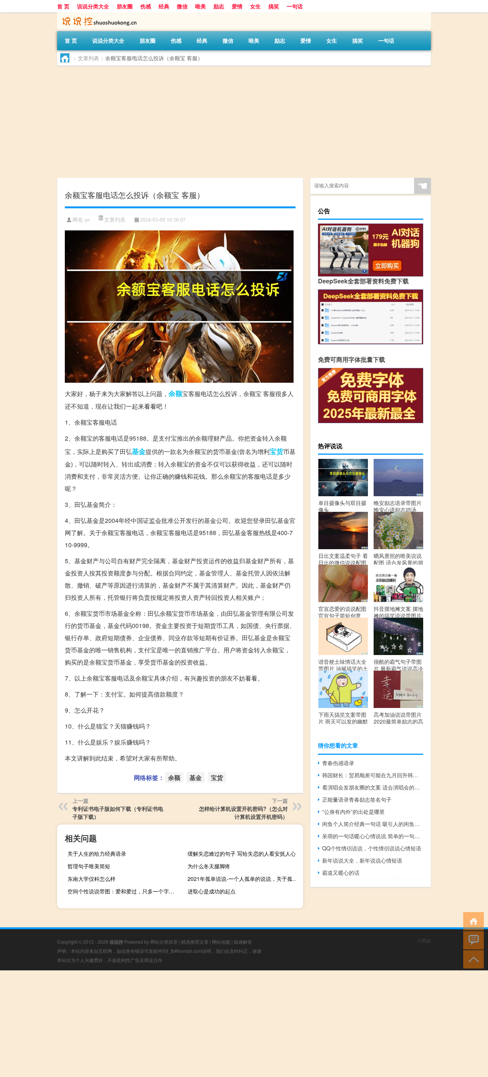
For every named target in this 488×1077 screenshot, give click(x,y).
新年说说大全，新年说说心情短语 (362, 860)
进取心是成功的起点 (212, 891)
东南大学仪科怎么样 (91, 878)
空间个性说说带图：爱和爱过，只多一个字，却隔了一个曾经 (124, 891)
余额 (175, 393)
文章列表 (88, 58)
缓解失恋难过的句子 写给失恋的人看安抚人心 (242, 853)
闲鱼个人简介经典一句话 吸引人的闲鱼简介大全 (372, 824)
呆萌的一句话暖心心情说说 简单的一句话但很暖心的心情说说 (372, 836)
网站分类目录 (164, 941)
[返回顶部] (471, 958)
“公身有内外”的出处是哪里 (353, 811)
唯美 (200, 6)
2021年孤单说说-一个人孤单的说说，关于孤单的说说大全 (244, 878)
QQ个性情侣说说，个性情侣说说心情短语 (371, 848)
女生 (255, 6)
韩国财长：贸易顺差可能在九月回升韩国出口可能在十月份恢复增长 (372, 775)
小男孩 (424, 940)
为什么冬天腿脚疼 (209, 866)
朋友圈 (125, 6)
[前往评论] (471, 939)
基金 (139, 451)
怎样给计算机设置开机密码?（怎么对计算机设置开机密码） (243, 812)
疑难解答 (243, 941)
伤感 (145, 6)
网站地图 (221, 941)
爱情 (237, 6)
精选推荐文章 (195, 941)
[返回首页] (471, 920)
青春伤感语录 (338, 763)
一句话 (295, 6)
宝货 (276, 451)
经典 (164, 6)
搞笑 (273, 6)
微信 (182, 6)
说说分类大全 (93, 6)
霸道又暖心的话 (341, 872)
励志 (219, 6)
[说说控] (97, 15)
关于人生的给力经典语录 (96, 853)
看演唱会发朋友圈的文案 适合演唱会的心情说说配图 (372, 787)
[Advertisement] (244, 122)
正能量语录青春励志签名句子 (357, 799)
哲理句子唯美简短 (88, 866)
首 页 (63, 6)
